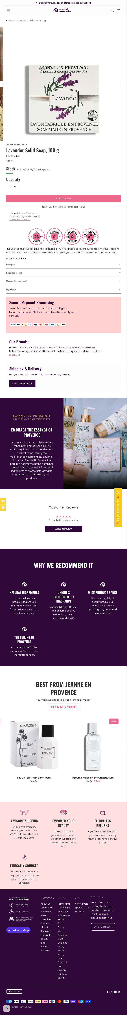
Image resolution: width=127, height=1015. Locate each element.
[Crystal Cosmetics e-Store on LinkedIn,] (119, 992)
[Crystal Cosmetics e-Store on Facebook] (108, 992)
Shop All (79, 911)
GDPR (61, 958)
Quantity (13, 179)
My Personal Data (62, 934)
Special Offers (82, 907)
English (13, 991)
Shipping (59, 207)
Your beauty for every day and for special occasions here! (63, 3)
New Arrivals (81, 903)
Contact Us (47, 907)
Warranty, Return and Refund (64, 915)
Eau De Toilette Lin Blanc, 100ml (34, 777)
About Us (45, 903)
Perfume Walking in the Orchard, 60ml (93, 777)
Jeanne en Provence (16, 144)
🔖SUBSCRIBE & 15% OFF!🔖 (118, 510)
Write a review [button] (63, 528)
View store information (19, 219)
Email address (100, 923)
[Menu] (8, 10)
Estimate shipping (22, 383)
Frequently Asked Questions (46, 915)
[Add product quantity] (21, 186)
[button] (63, 264)
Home (9, 20)
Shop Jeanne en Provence (63, 707)
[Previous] (3, 84)
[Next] (124, 84)
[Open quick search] (112, 10)
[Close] (118, 492)
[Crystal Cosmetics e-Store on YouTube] (115, 992)
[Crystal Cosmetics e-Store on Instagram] (112, 992)
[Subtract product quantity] (9, 186)
